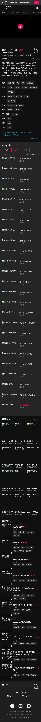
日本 (16, 55)
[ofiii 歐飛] (9, 8)
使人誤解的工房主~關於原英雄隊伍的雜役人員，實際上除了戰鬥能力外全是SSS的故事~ (24, 653)
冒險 (15, 551)
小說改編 (33, 580)
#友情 (4, 133)
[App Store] (13, 697)
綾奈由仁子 (11, 101)
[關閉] (2, 2)
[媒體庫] (37, 7)
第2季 (16, 150)
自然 (23, 627)
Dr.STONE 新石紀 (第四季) (22, 622)
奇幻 (23, 547)
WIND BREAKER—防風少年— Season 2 (23, 638)
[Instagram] (20, 706)
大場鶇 (10, 110)
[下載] (29, 7)
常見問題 (9, 714)
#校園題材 (14, 135)
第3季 (25, 150)
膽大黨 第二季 (17, 542)
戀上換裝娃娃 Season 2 (21, 560)
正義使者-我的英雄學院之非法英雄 (23, 669)
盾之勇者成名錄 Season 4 (21, 575)
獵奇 (32, 532)
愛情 (23, 565)
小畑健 (17, 110)
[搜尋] (33, 7)
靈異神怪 (28, 551)
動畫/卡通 (11, 83)
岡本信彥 (11, 92)
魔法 (32, 595)
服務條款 (28, 711)
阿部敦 (10, 87)
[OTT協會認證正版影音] (36, 51)
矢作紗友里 (33, 87)
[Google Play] (28, 697)
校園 (18, 83)
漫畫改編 (30, 83)
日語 (21, 55)
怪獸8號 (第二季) (18, 527)
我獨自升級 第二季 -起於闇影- (23, 605)
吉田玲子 (11, 96)
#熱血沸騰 (19, 133)
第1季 (6, 150)
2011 (4, 55)
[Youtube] (29, 706)
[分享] (37, 58)
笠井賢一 (11, 105)
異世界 (16, 598)
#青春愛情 (11, 133)
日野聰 (17, 87)
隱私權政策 (21, 711)
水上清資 (19, 96)
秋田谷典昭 (19, 105)
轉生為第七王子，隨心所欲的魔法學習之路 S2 (23, 589)
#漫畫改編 (6, 135)
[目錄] (3, 7)
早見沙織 (24, 87)
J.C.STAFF (15, 114)
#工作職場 (28, 133)
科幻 (27, 532)
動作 (15, 532)
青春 (23, 83)
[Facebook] (12, 706)
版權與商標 (13, 711)
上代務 (26, 96)
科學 (27, 627)
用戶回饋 (16, 714)
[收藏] (34, 58)
